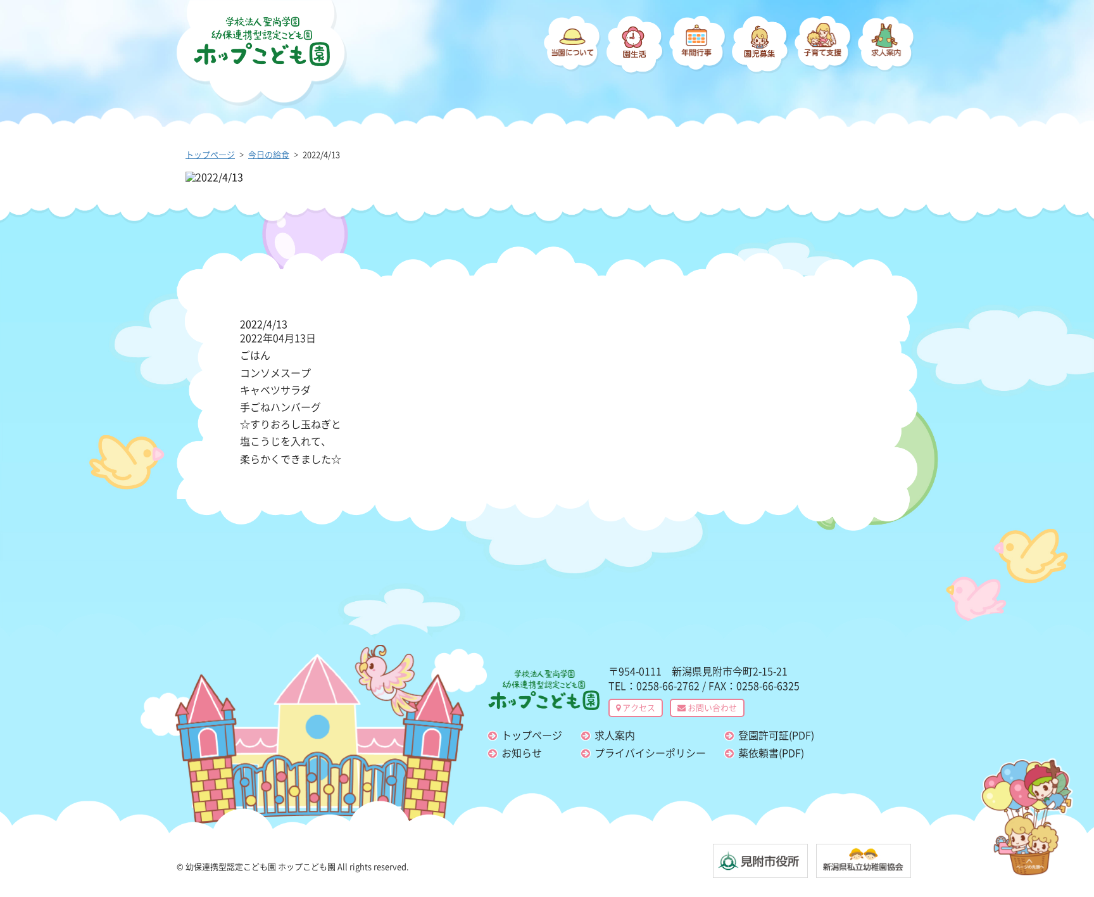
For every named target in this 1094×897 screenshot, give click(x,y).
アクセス (637, 707)
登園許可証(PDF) (776, 734)
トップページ (531, 734)
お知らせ (521, 752)
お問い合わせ (711, 707)
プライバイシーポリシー (650, 752)
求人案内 (614, 734)
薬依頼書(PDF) (771, 752)
